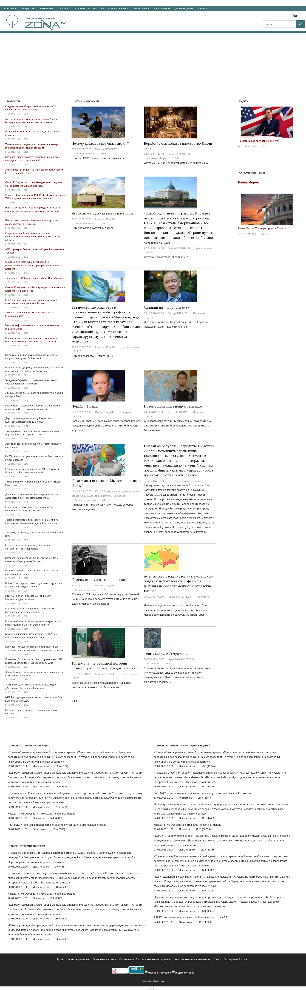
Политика (9, 8)
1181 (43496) (208, 786)
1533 (26, 215)
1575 (26, 114)
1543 (26, 718)
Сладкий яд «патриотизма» (166, 307)
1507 (26, 604)
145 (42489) (61, 786)
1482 (26, 426)
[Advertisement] (153, 59)
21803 (175, 158)
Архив (59, 959)
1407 (26, 692)
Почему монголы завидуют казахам (173, 406)
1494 (26, 451)
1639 (26, 307)
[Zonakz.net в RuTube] (296, 16)
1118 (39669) (207, 911)
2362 (197, 480)
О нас (217, 959)
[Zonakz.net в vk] (290, 16)
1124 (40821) (208, 870)
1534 (26, 591)
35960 (150, 252)
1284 (105, 590)
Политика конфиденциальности (192, 959)
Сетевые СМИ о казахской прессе (93, 227)
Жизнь (63, 8)
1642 (26, 127)
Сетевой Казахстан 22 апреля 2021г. (166, 256)
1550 (26, 477)
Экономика (141, 8)
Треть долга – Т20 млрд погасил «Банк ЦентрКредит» (34, 278)
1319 (26, 401)
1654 (26, 527)
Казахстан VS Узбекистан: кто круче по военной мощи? (41, 813)
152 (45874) (61, 766)
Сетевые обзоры (84, 8)
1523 (26, 152)
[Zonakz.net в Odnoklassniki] (285, 16)
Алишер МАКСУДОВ (179, 596)
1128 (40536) (208, 849)
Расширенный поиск (235, 959)
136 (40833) (56, 898)
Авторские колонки (114, 8)
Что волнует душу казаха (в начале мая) (104, 213)
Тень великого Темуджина (165, 653)
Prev (242, 121)
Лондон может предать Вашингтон (258, 140)
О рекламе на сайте (104, 959)
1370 (149, 600)
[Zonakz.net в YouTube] (275, 16)
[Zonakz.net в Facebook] (270, 16)
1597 (26, 177)
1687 (26, 257)
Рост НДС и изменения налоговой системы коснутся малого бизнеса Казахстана (57, 824)
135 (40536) (61, 939)
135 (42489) (61, 918)
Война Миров (248, 182)
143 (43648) (58, 829)
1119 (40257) (207, 890)
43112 (265, 146)
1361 (26, 464)
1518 (26, 540)
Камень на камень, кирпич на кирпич (102, 580)
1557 (26, 190)
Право (202, 8)
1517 (26, 667)
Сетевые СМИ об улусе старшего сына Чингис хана (176, 162)
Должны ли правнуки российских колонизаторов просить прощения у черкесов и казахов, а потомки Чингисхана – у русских (106, 425)
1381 (26, 616)
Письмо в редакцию (78, 959)
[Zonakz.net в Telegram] (280, 16)
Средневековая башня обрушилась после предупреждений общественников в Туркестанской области (32, 236)
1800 (26, 164)
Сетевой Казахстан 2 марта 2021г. (92, 355)
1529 (26, 553)
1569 (26, 438)
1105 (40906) (204, 922)
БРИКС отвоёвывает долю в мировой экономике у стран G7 (190, 917)
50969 (265, 234)
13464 (77, 416)
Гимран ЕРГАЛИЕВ (106, 149)
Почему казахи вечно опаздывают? (100, 143)
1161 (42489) (208, 818)
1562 (26, 565)
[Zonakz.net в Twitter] (265, 16)
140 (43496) (61, 887)
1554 (26, 680)
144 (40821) (61, 806)
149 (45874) (61, 866)
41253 (150, 416)
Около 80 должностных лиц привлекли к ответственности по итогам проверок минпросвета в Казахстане (33, 265)
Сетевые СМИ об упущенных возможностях (99, 158)
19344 (150, 317)
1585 (26, 295)
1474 (26, 320)
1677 (26, 705)
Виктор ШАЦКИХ (177, 313)
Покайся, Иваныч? (86, 406)
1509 (26, 333)
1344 (26, 515)
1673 (26, 282)
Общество (28, 8)
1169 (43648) (204, 797)
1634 (26, 203)
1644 (26, 244)
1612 (26, 273)
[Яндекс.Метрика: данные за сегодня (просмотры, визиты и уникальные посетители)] (183, 973)
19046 (103, 153)
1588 (26, 413)
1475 (26, 502)
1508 (26, 629)
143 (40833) (56, 818)
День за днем (184, 8)
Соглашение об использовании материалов (144, 959)
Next (292, 121)
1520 (26, 388)
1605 (26, 641)
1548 (26, 346)
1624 (26, 228)
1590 (26, 139)
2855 (167, 663)
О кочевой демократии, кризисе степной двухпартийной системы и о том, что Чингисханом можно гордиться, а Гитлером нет (178, 425)
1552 (26, 489)
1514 (26, 375)
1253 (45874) (208, 766)
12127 (77, 351)
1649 (26, 362)
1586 (26, 578)
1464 (26, 654)
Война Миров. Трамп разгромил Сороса (262, 228)
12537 (103, 223)
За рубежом (162, 8)
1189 (76, 678)
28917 (105, 500)
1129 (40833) (203, 829)
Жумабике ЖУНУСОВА (181, 659)
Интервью (47, 8)
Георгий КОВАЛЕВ (105, 674)
